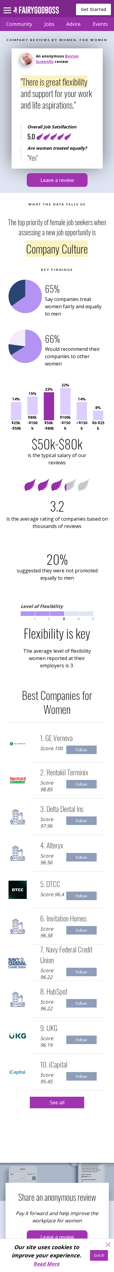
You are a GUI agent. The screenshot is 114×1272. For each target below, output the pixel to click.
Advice (73, 24)
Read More (46, 1263)
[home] (36, 11)
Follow (81, 750)
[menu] (8, 5)
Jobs (49, 24)
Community (19, 24)
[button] (57, 180)
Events (100, 24)
